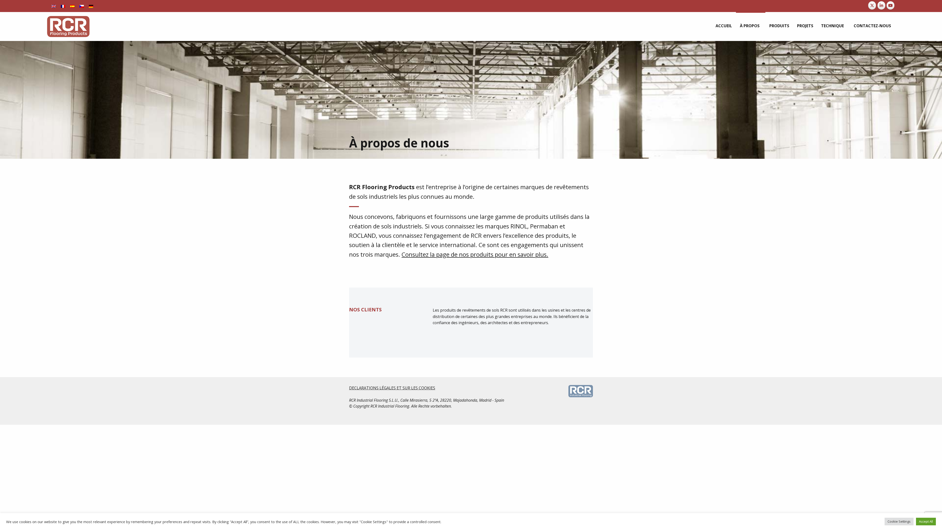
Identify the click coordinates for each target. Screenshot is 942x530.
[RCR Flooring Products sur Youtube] (890, 5)
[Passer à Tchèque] (81, 6)
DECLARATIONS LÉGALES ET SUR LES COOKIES (392, 388)
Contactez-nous (872, 25)
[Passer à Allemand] (91, 6)
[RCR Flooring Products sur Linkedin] (881, 5)
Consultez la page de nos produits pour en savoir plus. (475, 254)
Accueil (724, 25)
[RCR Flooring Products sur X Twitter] (872, 5)
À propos (749, 25)
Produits (779, 25)
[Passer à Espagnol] (72, 6)
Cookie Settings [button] (899, 521)
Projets (805, 25)
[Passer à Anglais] (53, 6)
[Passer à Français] (63, 6)
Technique (832, 25)
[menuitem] (724, 26)
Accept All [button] (926, 521)
